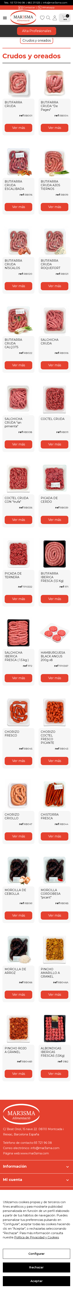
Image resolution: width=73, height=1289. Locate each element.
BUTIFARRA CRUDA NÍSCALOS (13, 264)
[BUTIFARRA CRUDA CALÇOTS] (18, 320)
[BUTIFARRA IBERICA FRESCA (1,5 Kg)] (55, 554)
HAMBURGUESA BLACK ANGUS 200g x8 (53, 656)
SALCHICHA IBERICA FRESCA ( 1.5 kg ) (17, 656)
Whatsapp (48, 7)
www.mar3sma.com (34, 1153)
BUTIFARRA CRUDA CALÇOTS (13, 343)
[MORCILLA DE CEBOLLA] (18, 870)
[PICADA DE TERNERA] (18, 554)
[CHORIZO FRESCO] (18, 712)
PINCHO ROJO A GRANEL (16, 1050)
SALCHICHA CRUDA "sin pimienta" (13, 422)
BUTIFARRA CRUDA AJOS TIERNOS (50, 185)
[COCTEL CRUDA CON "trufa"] (18, 478)
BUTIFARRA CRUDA (13, 104)
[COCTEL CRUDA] (55, 399)
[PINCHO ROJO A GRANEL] (18, 1028)
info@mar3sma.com (55, 2)
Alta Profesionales (36, 31)
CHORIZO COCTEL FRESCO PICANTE (48, 737)
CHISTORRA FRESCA (50, 816)
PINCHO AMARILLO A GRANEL (50, 972)
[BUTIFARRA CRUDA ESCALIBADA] (18, 162)
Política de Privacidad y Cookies (36, 1237)
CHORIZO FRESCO (12, 733)
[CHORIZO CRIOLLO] (18, 795)
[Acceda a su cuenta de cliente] (55, 18)
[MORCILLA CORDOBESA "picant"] (55, 870)
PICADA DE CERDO (49, 500)
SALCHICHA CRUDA (49, 341)
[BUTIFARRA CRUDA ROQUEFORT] (55, 241)
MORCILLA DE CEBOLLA (15, 892)
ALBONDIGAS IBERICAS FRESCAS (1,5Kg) (52, 1052)
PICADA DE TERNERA (13, 575)
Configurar (36, 1254)
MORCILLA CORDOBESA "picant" (50, 893)
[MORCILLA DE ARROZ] (18, 949)
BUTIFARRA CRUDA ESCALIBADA (14, 185)
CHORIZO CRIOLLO (12, 816)
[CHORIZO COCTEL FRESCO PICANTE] (55, 712)
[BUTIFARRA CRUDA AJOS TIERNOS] (55, 162)
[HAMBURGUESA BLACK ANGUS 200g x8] (55, 633)
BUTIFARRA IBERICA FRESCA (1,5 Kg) (52, 577)
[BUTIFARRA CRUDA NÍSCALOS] (18, 241)
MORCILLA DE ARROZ (15, 971)
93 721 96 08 (17, 2)
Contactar (29, 7)
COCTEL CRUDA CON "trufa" (16, 500)
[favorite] (42, 17)
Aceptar (36, 1281)
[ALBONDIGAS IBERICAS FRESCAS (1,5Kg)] (55, 1028)
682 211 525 (34, 2)
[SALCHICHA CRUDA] (55, 320)
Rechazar (36, 1267)
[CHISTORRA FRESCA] (55, 795)
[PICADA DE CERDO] (55, 478)
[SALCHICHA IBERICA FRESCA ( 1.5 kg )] (18, 633)
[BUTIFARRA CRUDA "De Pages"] (55, 82)
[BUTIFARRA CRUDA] (18, 82)
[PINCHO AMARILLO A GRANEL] (55, 949)
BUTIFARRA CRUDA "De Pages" (49, 106)
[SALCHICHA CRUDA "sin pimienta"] (18, 399)
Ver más (18, 128)
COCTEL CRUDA (52, 419)
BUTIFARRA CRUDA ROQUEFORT (50, 264)
